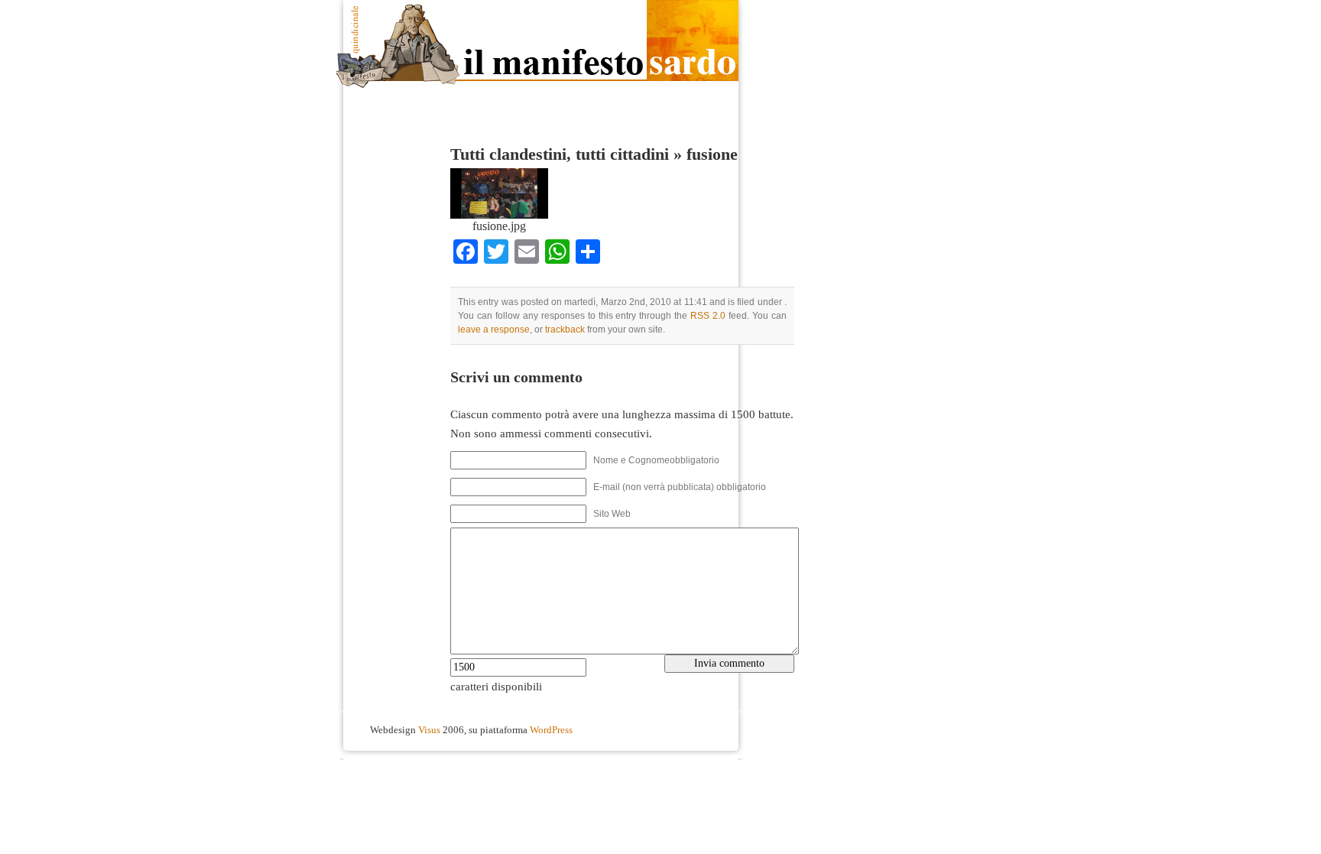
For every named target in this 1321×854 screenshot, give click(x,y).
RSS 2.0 (707, 315)
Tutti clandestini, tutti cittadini (559, 154)
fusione (712, 154)
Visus (429, 730)
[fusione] (499, 215)
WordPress (551, 730)
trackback (565, 329)
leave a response (494, 329)
